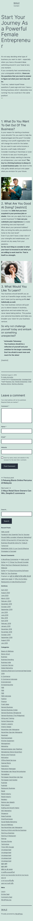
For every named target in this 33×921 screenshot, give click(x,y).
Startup (3, 838)
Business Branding (7, 659)
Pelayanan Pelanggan (8, 769)
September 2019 (6, 609)
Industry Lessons (7, 724)
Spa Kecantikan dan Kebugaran (11, 827)
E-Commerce (5, 676)
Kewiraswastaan (6, 738)
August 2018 (5, 640)
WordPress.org (6, 900)
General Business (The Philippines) (13, 715)
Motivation (4, 757)
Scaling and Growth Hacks (10, 808)
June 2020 (4, 595)
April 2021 (4, 590)
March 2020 (5, 598)
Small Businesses (7, 819)
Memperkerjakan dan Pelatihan (11, 749)
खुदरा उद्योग (4, 864)
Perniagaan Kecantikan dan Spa (12, 777)
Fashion (4, 699)
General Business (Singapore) (11, 713)
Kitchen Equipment (7, 741)
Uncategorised (6, 850)
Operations (5, 766)
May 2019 (4, 618)
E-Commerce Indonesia (9, 679)
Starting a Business (17, 384)
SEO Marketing (6, 811)
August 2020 (5, 593)
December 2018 (6, 629)
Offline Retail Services (8, 760)
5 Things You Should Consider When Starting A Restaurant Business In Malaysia (15, 565)
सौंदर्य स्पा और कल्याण (7, 869)
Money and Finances (8, 755)
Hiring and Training (7, 718)
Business (4, 657)
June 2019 (4, 615)
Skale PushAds (6, 816)
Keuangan (4, 735)
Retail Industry (6, 794)
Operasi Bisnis (6, 763)
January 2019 (5, 626)
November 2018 (6, 632)
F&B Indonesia (6, 696)
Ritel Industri (5, 805)
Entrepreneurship (16, 379)
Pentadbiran (5, 774)
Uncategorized (26, 379)
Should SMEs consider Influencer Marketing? (16, 537)
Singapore (4, 813)
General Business (7, 707)
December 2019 (6, 604)
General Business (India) (9, 710)
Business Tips (10, 381)
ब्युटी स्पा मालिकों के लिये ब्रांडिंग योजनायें (20, 576)
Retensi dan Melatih (8, 802)
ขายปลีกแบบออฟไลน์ (8, 872)
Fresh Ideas (5, 704)
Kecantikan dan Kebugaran (10, 729)
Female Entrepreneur (21, 381)
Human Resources (7, 721)
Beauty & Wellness (7, 651)
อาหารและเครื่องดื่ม (7, 880)
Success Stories (6, 841)
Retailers (4, 799)
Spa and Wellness (7, 825)
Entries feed (5, 894)
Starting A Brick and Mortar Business (13, 830)
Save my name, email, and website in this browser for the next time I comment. (16, 459)
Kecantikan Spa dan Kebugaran (11, 732)
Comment (5, 406)
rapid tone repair (6, 579)
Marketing (4, 746)
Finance (4, 701)
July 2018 (4, 643)
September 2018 (6, 637)
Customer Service (7, 665)
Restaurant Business (8, 788)
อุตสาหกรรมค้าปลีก (7, 883)
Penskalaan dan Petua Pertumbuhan (13, 771)
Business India (6, 662)
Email (3, 437)
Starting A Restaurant (8, 836)
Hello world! (5, 532)
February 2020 (6, 601)
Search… (4, 509)
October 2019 (5, 607)
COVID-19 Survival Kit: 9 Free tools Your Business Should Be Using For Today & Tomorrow (14, 543)
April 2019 (4, 621)
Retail (3, 791)
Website (4, 447)
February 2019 (6, 623)
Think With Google (7, 847)
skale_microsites (8, 377)
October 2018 (5, 635)
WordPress (19, 914)
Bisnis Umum (5, 654)
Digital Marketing (7, 668)
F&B (2, 687)
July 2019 (4, 612)
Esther (3, 562)
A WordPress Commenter (9, 559)
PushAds (4, 783)
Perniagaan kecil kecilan (9, 780)
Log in (3, 891)
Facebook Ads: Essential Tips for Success (15, 534)
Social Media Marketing (9, 822)
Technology (5, 844)
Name (3, 426)
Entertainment (6, 682)
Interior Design (6, 727)
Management (5, 743)
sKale (17, 3)
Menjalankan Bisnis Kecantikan (11, 752)
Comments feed (6, 897)
